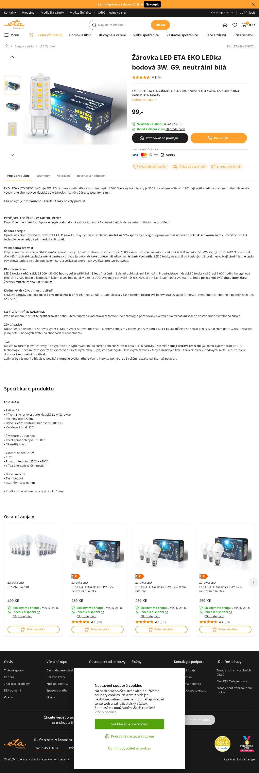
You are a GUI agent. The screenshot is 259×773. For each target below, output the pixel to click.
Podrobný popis (142, 100)
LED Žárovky (47, 46)
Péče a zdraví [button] (216, 35)
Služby (136, 661)
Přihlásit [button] (249, 12)
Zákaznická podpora (187, 684)
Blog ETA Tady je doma (232, 681)
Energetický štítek (229, 166)
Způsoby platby (57, 690)
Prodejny (28, 12)
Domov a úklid (24, 46)
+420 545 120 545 (47, 748)
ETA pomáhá (12, 690)
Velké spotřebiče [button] (146, 35)
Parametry (42, 176)
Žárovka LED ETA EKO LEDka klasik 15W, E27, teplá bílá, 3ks (160, 587)
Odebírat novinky (197, 720)
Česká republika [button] (220, 12)
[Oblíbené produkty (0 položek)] (234, 25)
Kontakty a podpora (189, 661)
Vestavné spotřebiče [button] (182, 35)
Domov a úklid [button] (80, 35)
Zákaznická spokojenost (190, 690)
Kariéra (9, 677)
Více (7, 697)
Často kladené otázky (61, 670)
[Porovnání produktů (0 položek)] (225, 25)
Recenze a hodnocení (91, 176)
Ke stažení (63, 176)
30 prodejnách (175, 129)
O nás (8, 661)
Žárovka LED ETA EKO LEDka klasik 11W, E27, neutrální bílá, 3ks (92, 587)
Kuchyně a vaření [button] (112, 35)
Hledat (160, 25)
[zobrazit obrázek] (12, 57)
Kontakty (10, 12)
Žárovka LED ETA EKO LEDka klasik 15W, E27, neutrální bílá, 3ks (220, 587)
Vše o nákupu (57, 661)
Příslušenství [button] (243, 35)
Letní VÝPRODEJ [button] (50, 35)
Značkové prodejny (17, 684)
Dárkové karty (56, 677)
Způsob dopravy (57, 684)
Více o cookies (105, 712)
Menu (15, 35)
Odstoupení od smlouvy (107, 661)
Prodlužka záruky (52, 12)
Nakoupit (152, 4)
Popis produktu (18, 176)
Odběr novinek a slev (112, 12)
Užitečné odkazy (229, 661)
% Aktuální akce (80, 12)
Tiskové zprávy (14, 670)
